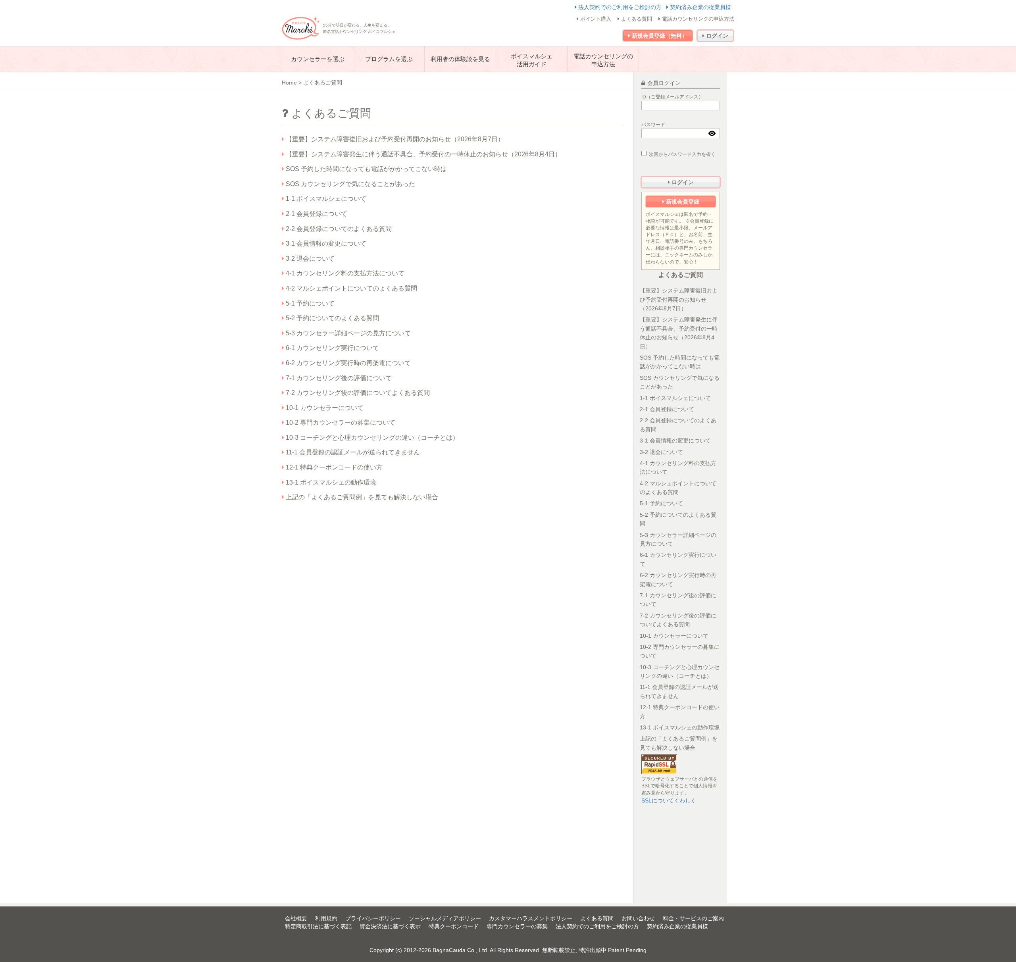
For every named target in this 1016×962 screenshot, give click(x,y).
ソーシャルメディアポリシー (445, 918)
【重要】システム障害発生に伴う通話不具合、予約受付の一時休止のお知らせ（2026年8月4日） (422, 154)
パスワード (653, 124)
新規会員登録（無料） (658, 36)
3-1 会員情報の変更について (325, 243)
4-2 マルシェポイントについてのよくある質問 (350, 288)
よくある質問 (636, 19)
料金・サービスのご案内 (693, 918)
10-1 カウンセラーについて (324, 407)
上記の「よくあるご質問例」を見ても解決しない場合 (361, 497)
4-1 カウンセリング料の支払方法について (344, 273)
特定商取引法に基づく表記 (318, 926)
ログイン (716, 36)
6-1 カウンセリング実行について (331, 347)
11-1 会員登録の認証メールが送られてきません (352, 452)
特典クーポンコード (454, 926)
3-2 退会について (309, 258)
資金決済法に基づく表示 (390, 926)
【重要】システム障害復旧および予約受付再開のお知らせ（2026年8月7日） (394, 139)
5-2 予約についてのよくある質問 (331, 318)
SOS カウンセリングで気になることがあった (349, 184)
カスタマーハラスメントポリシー (530, 918)
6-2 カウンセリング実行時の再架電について (347, 363)
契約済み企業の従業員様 (699, 7)
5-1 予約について (309, 303)
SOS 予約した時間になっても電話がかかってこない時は (365, 168)
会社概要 (296, 918)
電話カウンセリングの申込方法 (697, 19)
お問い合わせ (638, 918)
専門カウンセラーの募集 (517, 926)
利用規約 (326, 918)
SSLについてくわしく (668, 800)
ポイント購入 (595, 19)
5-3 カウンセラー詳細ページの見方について (347, 333)
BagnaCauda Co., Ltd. (461, 950)
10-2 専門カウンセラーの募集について (339, 422)
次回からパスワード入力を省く (682, 154)
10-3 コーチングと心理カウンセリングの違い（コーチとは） (371, 437)
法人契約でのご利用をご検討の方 (620, 7)
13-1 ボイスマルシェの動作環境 (330, 482)
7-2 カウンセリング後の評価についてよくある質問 (357, 392)
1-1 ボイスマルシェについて (325, 198)
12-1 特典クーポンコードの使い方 (333, 467)
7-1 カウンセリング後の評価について (338, 378)
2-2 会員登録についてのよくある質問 (338, 228)
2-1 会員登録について (315, 213)
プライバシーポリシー (373, 918)
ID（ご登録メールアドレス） (672, 96)
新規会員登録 (681, 201)
